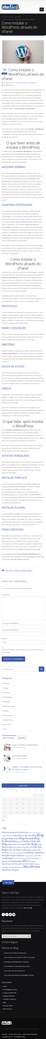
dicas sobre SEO (34, 850)
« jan (3, 820)
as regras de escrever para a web (28, 549)
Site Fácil (29, 864)
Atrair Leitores (33, 832)
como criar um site (16, 844)
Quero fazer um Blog (19, 756)
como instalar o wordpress (27, 83)
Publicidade (16, 861)
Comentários (10, 738)
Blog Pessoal (26, 838)
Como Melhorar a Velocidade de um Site (17, 966)
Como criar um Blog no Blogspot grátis (25, 745)
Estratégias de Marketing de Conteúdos (16, 962)
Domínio (5, 853)
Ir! (28, 936)
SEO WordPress (17, 864)
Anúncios (23, 832)
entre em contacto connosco (19, 559)
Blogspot (19, 842)
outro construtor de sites (24, 222)
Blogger (5, 838)
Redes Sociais (8, 720)
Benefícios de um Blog (25, 835)
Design (6, 688)
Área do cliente (8, 1006)
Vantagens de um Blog (9, 867)
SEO (5, 729)
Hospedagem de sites (10, 989)
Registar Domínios (9, 996)
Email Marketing (14, 853)
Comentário (6, 595)
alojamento (14, 832)
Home (5, 986)
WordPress (31, 866)
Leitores (16, 858)
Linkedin (10, 914)
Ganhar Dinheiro (35, 852)
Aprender (7, 683)
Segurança (7, 724)
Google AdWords (29, 856)
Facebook (22, 853)
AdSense (5, 832)
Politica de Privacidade (30, 1034)
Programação (8, 715)
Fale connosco (7, 1009)
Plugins (6, 711)
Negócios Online (9, 706)
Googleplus (6, 914)
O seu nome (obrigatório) (10, 623)
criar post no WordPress (22, 847)
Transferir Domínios (9, 999)
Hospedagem (8, 697)
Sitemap (4, 1034)
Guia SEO (37, 856)
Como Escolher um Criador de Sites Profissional (19, 957)
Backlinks (10, 836)
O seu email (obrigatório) (10, 630)
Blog (40, 835)
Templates (36, 864)
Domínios (7, 692)
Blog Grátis (14, 838)
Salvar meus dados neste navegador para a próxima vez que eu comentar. (22, 651)
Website (4, 638)
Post (31, 858)
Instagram (13, 914)
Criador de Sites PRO (9, 993)
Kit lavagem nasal (19, 1037)
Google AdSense (16, 855)
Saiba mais (27, 908)
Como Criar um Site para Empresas (15, 953)
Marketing (7, 702)
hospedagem (8, 858)
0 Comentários (8, 85)
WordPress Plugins (10, 870)
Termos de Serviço (15, 1034)
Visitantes (20, 867)
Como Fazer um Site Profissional (14, 971)
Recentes (21, 738)
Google (5, 855)
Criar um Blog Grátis (17, 850)
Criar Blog (30, 844)
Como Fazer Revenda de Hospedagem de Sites (19, 975)
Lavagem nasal (7, 1037)
